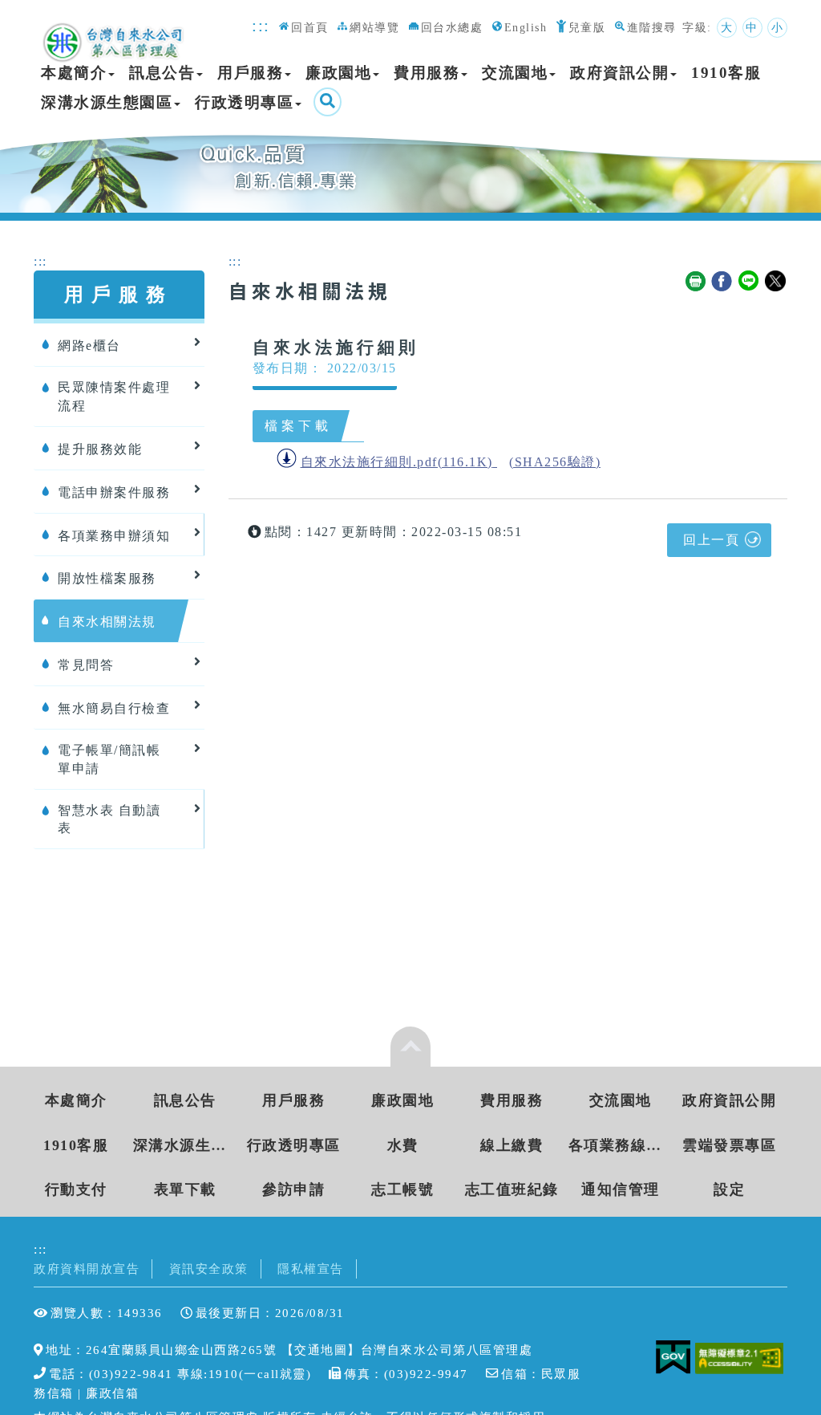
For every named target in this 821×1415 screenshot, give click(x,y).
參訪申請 (293, 1189)
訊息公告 (162, 72)
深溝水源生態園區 (106, 102)
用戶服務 (250, 72)
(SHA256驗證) (555, 462)
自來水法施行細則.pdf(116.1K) (397, 462)
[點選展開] (410, 1047)
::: (261, 25)
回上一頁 (711, 540)
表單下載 (185, 1189)
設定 (729, 1189)
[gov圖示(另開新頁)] (673, 1357)
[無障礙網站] (741, 1357)
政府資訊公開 (619, 72)
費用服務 (426, 72)
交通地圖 (320, 1349)
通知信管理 (620, 1189)
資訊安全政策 (209, 1268)
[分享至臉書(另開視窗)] (722, 281)
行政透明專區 (244, 102)
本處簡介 (74, 72)
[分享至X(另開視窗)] (776, 281)
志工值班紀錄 (512, 1189)
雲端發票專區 (729, 1145)
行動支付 (76, 1189)
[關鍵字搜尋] (327, 101)
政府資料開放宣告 (87, 1268)
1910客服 (726, 72)
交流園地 (515, 72)
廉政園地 (338, 72)
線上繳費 (511, 1145)
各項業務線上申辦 (620, 1145)
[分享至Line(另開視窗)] (749, 281)
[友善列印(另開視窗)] (696, 281)
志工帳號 (402, 1189)
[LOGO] (115, 34)
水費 (403, 1145)
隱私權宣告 (310, 1268)
